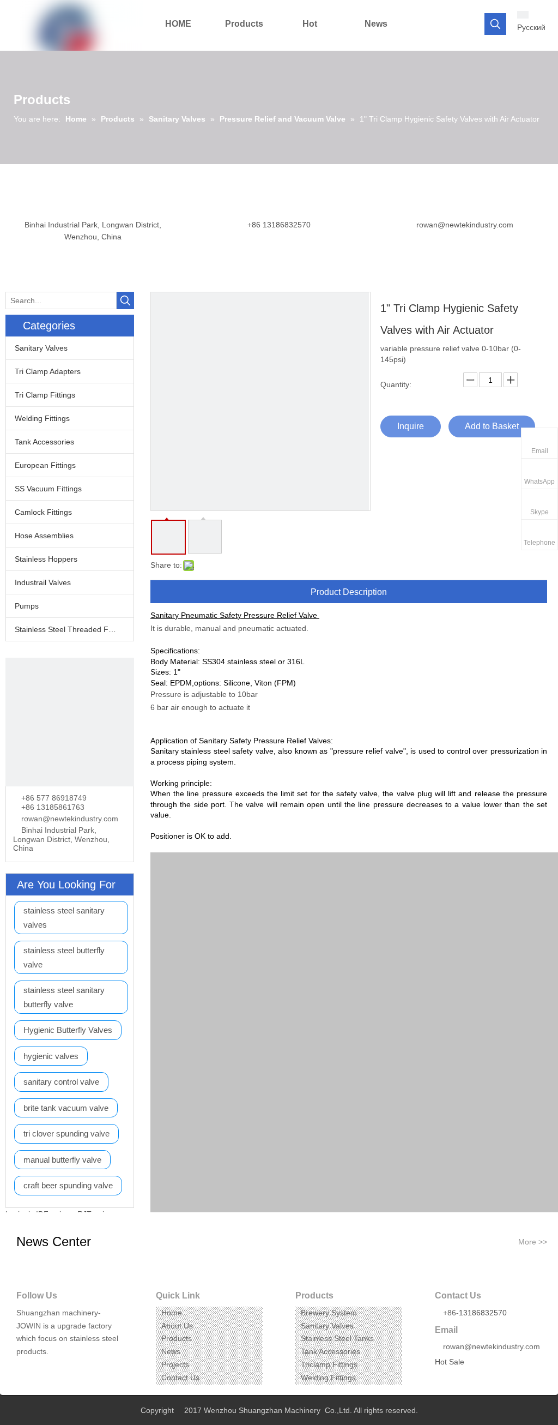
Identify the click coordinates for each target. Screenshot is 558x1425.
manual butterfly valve (62, 1159)
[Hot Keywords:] (495, 24)
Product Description (349, 592)
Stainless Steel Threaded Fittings (72, 629)
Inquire (410, 426)
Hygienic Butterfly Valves (67, 1030)
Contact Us (180, 1377)
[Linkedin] (40, 1368)
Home (171, 1312)
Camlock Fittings (43, 512)
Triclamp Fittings (329, 1364)
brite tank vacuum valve (65, 1108)
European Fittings (45, 465)
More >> (532, 1242)
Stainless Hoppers (46, 559)
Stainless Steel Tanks (337, 1338)
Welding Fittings (42, 418)
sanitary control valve (61, 1081)
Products (176, 1338)
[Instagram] (57, 1368)
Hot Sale (449, 1361)
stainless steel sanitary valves (64, 917)
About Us (177, 1325)
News (170, 1351)
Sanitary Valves (41, 348)
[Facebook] (24, 1368)
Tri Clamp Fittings (45, 394)
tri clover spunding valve (66, 1133)
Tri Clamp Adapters (48, 371)
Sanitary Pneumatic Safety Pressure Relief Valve (233, 615)
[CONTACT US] (69, 722)
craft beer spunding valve (68, 1185)
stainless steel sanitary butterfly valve (64, 997)
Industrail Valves (43, 582)
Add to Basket (492, 426)
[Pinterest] (74, 1368)
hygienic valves (50, 1056)
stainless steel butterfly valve (64, 957)
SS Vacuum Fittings (48, 488)
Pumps (27, 606)
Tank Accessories (44, 441)
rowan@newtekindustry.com (464, 224)
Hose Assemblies (44, 535)
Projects (175, 1364)
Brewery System (329, 1312)
